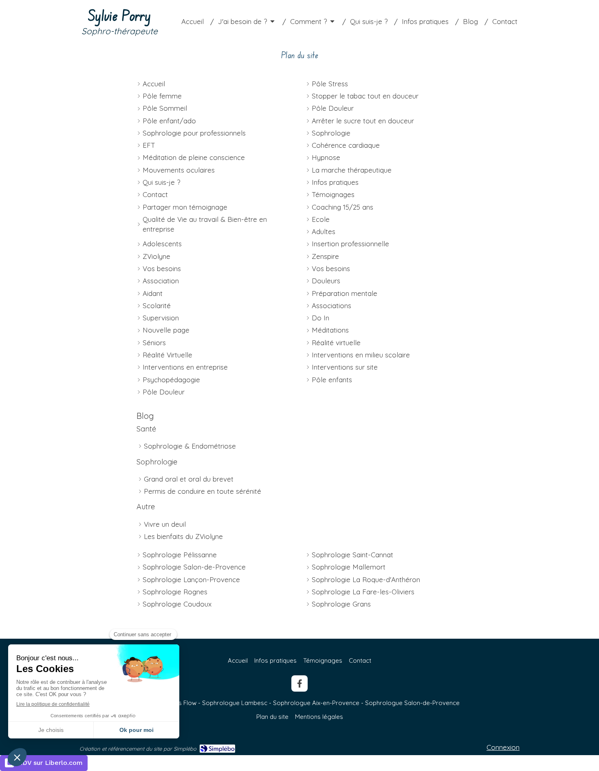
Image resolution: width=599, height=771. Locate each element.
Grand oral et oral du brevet (188, 479)
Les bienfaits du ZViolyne (183, 536)
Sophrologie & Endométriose (190, 446)
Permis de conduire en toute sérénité (202, 491)
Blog (145, 416)
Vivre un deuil (165, 524)
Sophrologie (157, 462)
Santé (146, 429)
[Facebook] (299, 683)
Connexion (503, 747)
